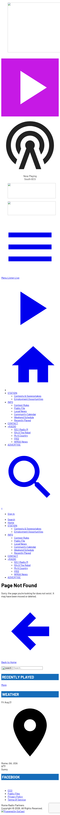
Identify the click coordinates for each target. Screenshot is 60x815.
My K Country (21, 435)
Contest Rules (21, 405)
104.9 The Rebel (22, 432)
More (4, 684)
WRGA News (21, 441)
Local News (20, 411)
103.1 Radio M (21, 429)
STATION (12, 392)
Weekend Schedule (24, 417)
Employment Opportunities (28, 398)
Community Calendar (25, 414)
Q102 (16, 438)
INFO (10, 401)
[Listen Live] (30, 85)
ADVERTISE (14, 444)
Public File (19, 408)
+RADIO (12, 426)
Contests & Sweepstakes (27, 395)
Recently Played (22, 420)
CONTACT (13, 423)
